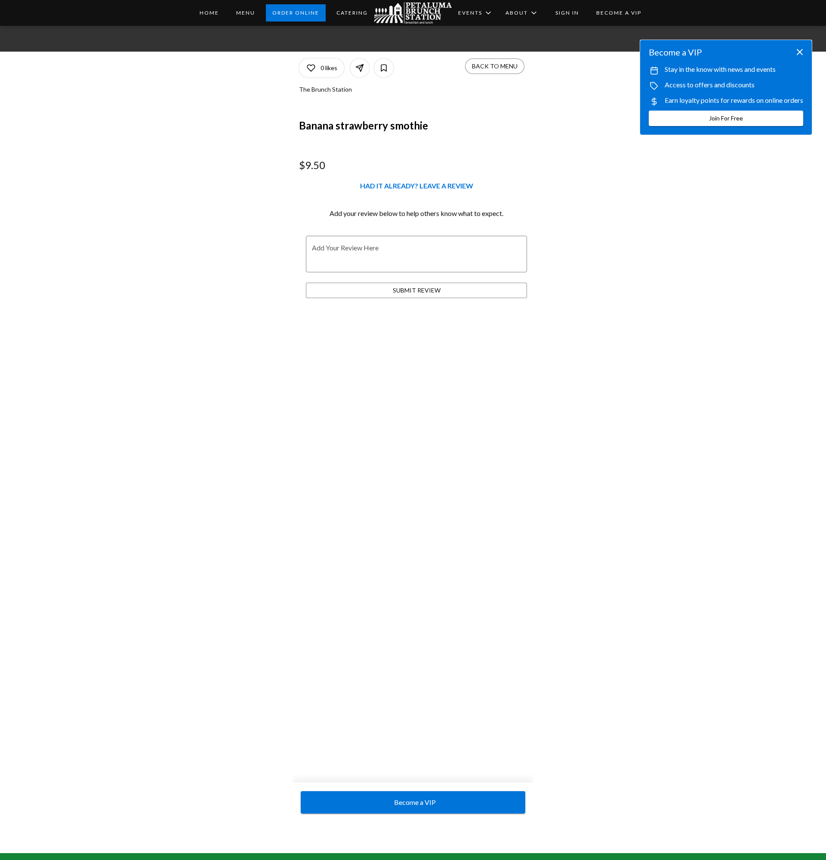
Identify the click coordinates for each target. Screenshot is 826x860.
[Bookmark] (383, 68)
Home (209, 12)
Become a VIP (618, 12)
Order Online (295, 12)
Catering (352, 12)
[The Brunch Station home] (413, 13)
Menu (245, 12)
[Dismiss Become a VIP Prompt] (800, 52)
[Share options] (359, 68)
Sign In (567, 12)
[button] (522, 13)
